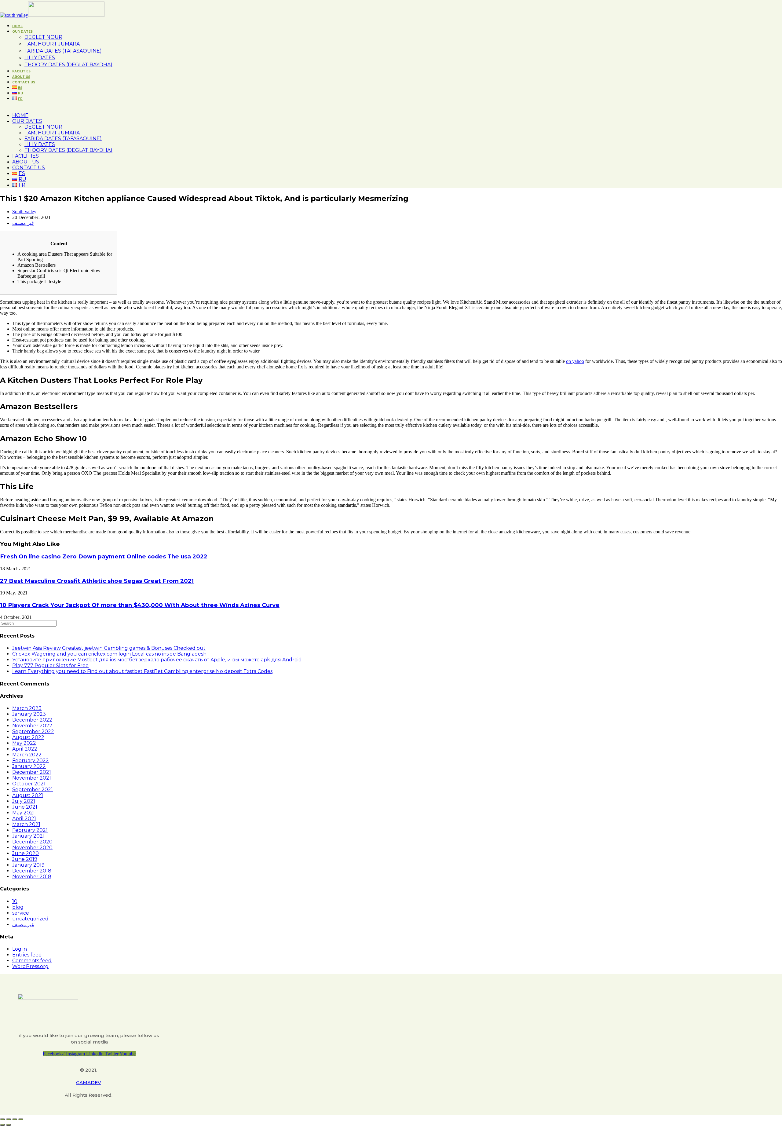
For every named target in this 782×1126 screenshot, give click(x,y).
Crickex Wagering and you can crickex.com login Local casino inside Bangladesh (109, 654)
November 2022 (32, 726)
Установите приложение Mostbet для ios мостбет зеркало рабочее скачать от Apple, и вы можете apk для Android (157, 660)
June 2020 (25, 853)
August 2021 (27, 795)
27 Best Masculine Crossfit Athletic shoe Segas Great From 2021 (97, 580)
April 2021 (24, 818)
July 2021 (23, 801)
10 (14, 901)
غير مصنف (23, 223)
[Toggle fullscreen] (14, 1119)
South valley (24, 211)
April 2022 (24, 749)
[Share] (8, 1119)
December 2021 (31, 772)
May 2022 (24, 743)
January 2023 (29, 714)
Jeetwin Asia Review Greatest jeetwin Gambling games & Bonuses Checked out (109, 648)
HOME (20, 115)
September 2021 (32, 789)
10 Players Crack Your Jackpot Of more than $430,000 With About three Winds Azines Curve (140, 605)
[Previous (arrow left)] (2, 1125)
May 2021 (23, 813)
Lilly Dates (39, 144)
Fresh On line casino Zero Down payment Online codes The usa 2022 (103, 556)
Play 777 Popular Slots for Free (50, 665)
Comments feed (32, 960)
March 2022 (27, 755)
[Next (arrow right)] (8, 1125)
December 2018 (31, 871)
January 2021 (28, 836)
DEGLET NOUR (43, 127)
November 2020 (32, 847)
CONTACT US (28, 167)
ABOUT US (25, 162)
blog (18, 907)
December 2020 (32, 842)
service (20, 913)
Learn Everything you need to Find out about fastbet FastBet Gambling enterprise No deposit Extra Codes (142, 671)
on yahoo (575, 361)
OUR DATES (27, 121)
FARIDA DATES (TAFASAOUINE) (63, 138)
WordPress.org (30, 966)
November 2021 (31, 778)
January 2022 (29, 766)
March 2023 (27, 708)
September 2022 (33, 731)
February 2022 (30, 760)
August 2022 (28, 737)
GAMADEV (88, 1082)
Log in (19, 949)
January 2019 (28, 865)
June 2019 (24, 859)
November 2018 (31, 876)
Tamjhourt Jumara (52, 133)
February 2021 (30, 830)
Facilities (25, 156)
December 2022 (32, 720)
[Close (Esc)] (2, 1119)
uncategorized (30, 919)
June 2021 (24, 807)
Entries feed (27, 955)
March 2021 (26, 824)
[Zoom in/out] (20, 1119)
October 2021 (29, 784)
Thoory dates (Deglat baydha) (68, 150)
